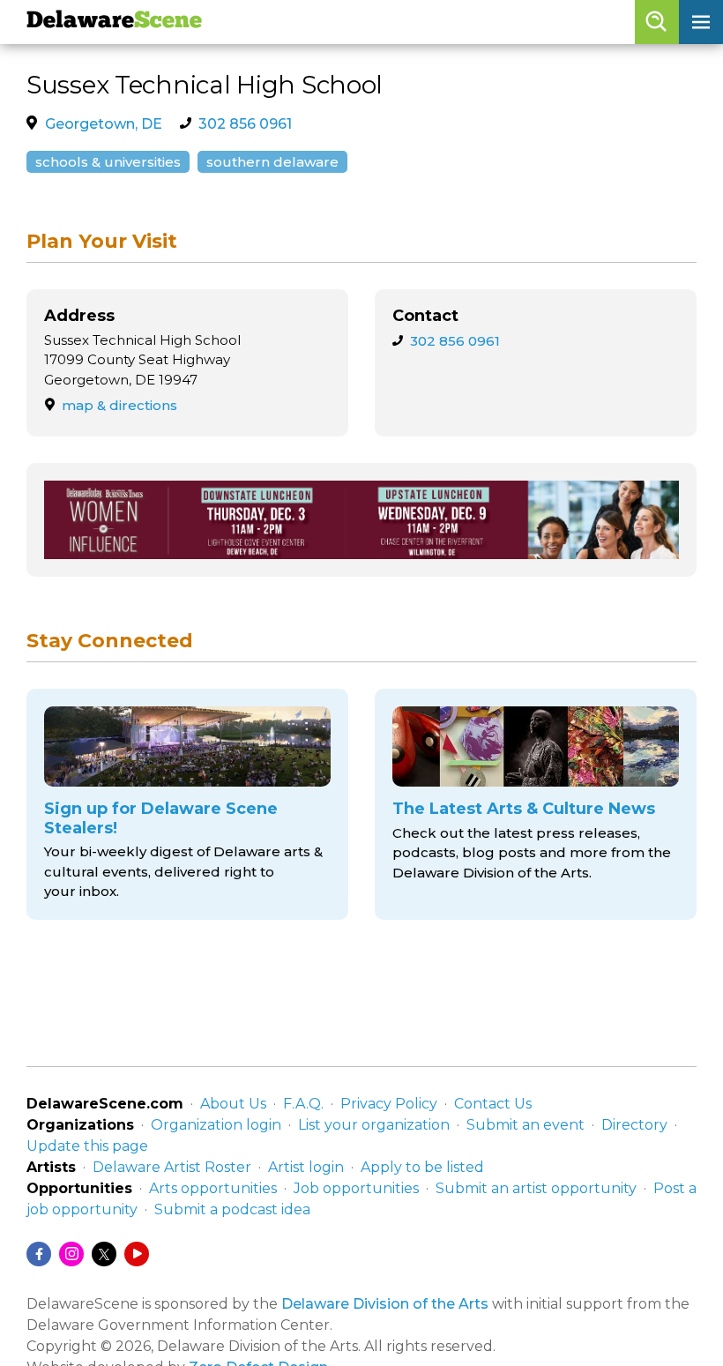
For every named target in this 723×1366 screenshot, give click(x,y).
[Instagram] (71, 1254)
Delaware (114, 22)
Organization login (216, 1124)
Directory (634, 1124)
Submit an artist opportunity (536, 1188)
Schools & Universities (108, 161)
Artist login (306, 1167)
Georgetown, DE (103, 124)
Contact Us (493, 1103)
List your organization (374, 1124)
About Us (233, 1103)
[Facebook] (38, 1254)
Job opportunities (356, 1188)
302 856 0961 (245, 124)
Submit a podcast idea (232, 1209)
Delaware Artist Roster (172, 1167)
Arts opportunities (213, 1188)
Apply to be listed (422, 1167)
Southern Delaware (272, 161)
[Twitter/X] (104, 1254)
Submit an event (525, 1124)
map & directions (119, 405)
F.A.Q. (303, 1103)
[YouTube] (136, 1254)
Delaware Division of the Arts (384, 1303)
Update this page (87, 1146)
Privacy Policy (388, 1103)
